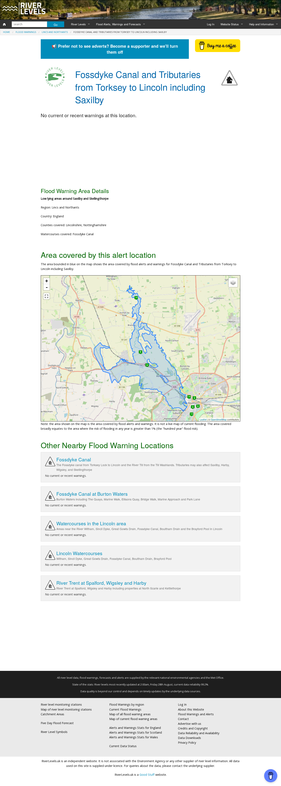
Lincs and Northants (55, 32)
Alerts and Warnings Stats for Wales (133, 737)
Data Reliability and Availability (198, 733)
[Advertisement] (140, 153)
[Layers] (233, 282)
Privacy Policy (187, 742)
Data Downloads (189, 738)
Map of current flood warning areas (133, 719)
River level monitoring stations (61, 704)
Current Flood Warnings (125, 709)
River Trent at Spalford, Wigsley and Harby (101, 582)
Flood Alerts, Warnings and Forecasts (118, 24)
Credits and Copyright (193, 728)
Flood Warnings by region (126, 704)
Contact (183, 719)
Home (6, 32)
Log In (210, 24)
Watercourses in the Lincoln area (91, 523)
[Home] (4, 24)
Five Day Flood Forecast (57, 723)
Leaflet (203, 419)
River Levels (78, 24)
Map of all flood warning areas (130, 714)
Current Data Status (123, 746)
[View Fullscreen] (46, 296)
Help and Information (261, 24)
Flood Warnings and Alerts (196, 714)
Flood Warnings (26, 32)
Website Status (230, 24)
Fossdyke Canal (73, 459)
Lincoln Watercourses (79, 553)
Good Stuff (146, 775)
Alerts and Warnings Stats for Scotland (135, 732)
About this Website (191, 709)
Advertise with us (189, 724)
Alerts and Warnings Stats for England (135, 728)
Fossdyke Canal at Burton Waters (92, 493)
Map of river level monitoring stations (66, 709)
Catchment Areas (52, 714)
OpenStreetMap (218, 419)
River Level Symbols (54, 732)
